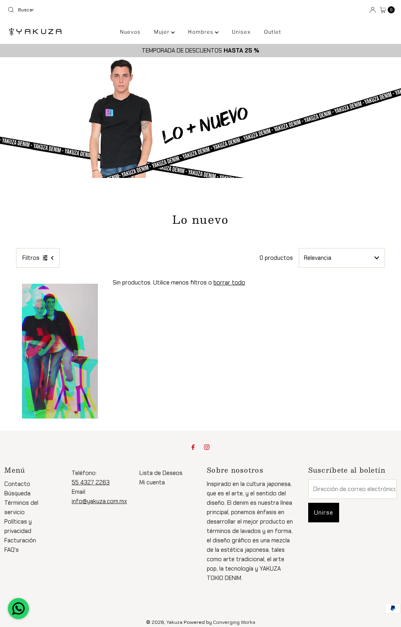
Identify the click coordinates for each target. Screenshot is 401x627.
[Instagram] (207, 447)
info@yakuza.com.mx (99, 501)
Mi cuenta (152, 482)
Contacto (17, 484)
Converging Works (234, 622)
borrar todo (229, 282)
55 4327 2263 (91, 482)
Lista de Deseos (160, 473)
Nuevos (130, 32)
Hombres (201, 32)
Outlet (272, 32)
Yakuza (174, 622)
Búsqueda (17, 493)
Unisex (241, 32)
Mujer (162, 32)
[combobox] (100, 10)
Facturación (20, 540)
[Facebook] (193, 447)
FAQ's (11, 550)
